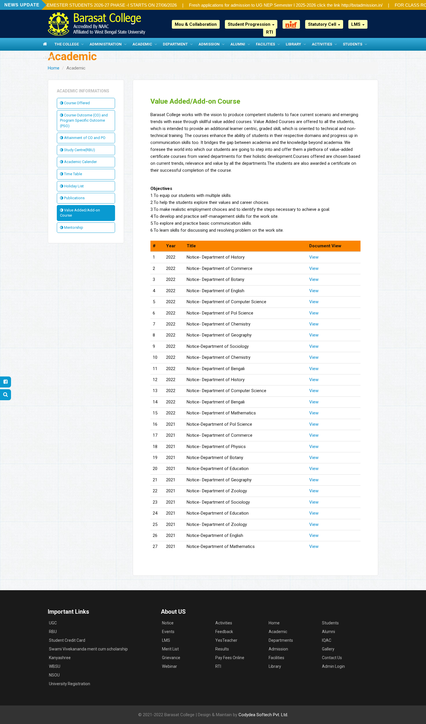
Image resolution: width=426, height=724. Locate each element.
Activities (322, 44)
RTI (269, 32)
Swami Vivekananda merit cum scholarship (88, 649)
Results (222, 649)
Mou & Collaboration (196, 24)
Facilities (265, 44)
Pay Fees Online (229, 657)
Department (175, 44)
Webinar (169, 666)
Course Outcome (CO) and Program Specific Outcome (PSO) (84, 120)
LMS (166, 640)
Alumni (237, 44)
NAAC (48, 57)
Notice (168, 623)
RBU (53, 631)
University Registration (69, 683)
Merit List (170, 649)
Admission (209, 44)
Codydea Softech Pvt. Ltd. (263, 714)
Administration (106, 44)
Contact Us (332, 657)
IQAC (326, 640)
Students (352, 44)
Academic (142, 44)
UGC (53, 623)
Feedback (224, 631)
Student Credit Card (67, 640)
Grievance (171, 657)
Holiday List (73, 186)
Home (53, 68)
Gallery (328, 649)
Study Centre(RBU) (79, 150)
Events (168, 631)
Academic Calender (80, 162)
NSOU (54, 675)
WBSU (54, 666)
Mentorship (73, 227)
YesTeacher (226, 640)
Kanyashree (60, 657)
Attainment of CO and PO (84, 138)
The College (66, 44)
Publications (74, 198)
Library (293, 44)
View (313, 257)
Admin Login (333, 666)
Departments (281, 640)
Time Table (72, 174)
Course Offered (76, 103)
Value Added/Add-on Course (80, 213)
